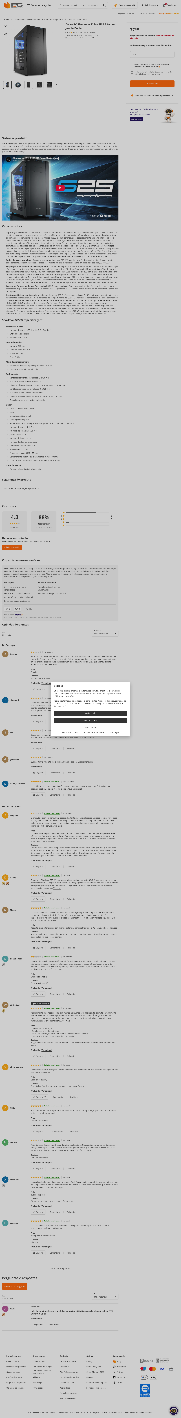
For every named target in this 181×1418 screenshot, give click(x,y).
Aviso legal (114, 732)
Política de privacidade (94, 732)
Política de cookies (70, 732)
